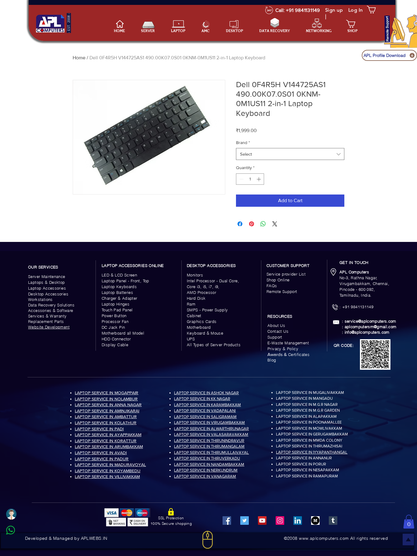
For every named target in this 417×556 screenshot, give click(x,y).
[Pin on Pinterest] (251, 224)
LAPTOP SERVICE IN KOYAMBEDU (107, 470)
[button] (181, 31)
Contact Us (277, 331)
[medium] (315, 520)
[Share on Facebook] (240, 224)
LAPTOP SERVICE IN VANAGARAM (205, 476)
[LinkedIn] (297, 520)
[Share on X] (274, 224)
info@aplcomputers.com (367, 332)
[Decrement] (241, 179)
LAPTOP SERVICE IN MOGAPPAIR (106, 392)
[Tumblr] (333, 520)
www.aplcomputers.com (324, 538)
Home (79, 57)
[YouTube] (262, 520)
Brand (243, 142)
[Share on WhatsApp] (263, 224)
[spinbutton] (250, 179)
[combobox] (290, 154)
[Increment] (259, 179)
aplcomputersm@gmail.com (371, 326)
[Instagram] (280, 520)
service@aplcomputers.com (370, 321)
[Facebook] (227, 520)
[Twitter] (244, 520)
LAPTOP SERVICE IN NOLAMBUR (106, 398)
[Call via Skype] (17, 545)
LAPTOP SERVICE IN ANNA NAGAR (108, 404)
